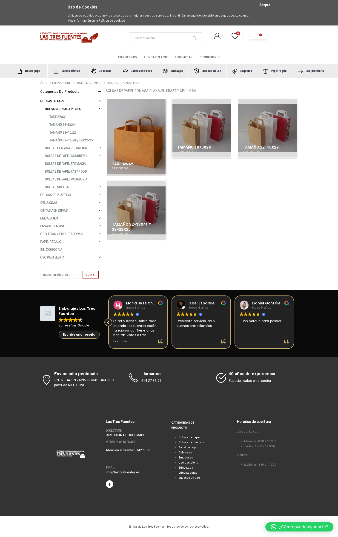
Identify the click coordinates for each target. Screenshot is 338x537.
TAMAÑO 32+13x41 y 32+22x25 (71, 140)
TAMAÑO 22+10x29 (62, 132)
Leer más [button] (120, 341)
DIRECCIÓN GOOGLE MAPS (125, 435)
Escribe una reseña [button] (79, 334)
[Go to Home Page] (41, 82)
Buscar (91, 274)
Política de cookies (112, 20)
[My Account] (217, 36)
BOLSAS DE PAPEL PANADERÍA (66, 179)
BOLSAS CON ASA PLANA (63, 109)
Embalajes (186, 457)
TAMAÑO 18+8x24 (61, 125)
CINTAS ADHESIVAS (54, 210)
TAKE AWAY (57, 117)
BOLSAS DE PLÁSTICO (55, 195)
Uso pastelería (188, 462)
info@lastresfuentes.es (123, 472)
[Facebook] (109, 484)
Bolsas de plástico (191, 442)
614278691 (143, 450)
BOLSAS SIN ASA (57, 187)
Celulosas (185, 452)
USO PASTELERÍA (52, 257)
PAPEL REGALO (50, 242)
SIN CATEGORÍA (51, 249)
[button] (108, 322)
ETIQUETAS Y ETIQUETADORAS (61, 234)
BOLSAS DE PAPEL (53, 101)
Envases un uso (189, 477)
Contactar (184, 57)
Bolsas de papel (189, 437)
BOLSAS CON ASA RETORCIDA (66, 148)
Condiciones (210, 57)
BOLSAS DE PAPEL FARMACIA (65, 164)
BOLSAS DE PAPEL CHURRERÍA (66, 156)
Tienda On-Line (156, 57)
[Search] (194, 38)
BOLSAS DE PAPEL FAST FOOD (66, 171)
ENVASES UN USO (52, 226)
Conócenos (127, 57)
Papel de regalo (189, 447)
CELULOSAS (48, 203)
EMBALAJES (49, 218)
